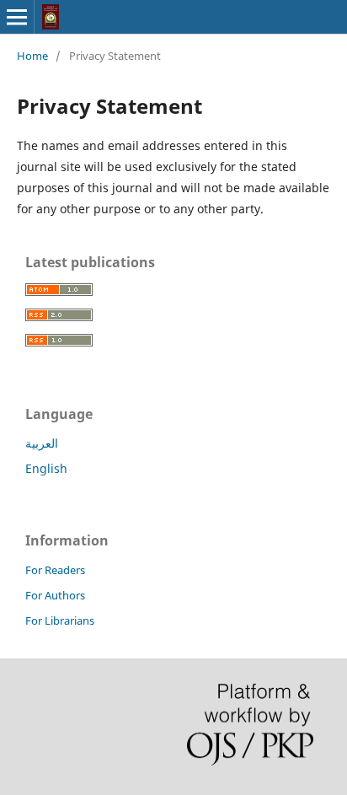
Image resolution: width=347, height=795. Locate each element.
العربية (41, 443)
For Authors (55, 595)
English (46, 468)
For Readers (55, 569)
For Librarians (59, 620)
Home (32, 55)
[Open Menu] (17, 17)
